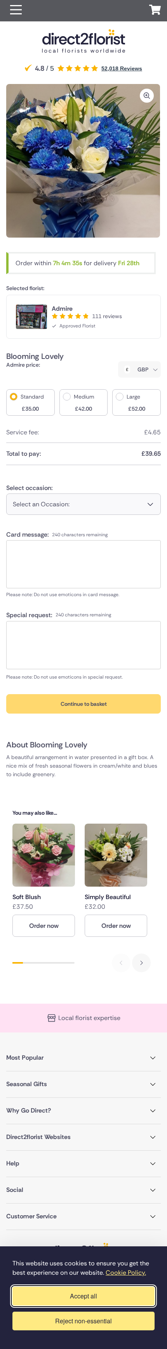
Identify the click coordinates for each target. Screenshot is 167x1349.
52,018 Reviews (121, 68)
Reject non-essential (83, 1320)
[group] (43, 880)
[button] (16, 10)
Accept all (83, 1295)
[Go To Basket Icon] (155, 11)
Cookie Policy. (126, 1273)
